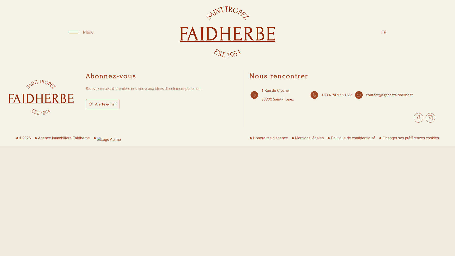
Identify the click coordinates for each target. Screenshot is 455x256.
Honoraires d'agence (270, 138)
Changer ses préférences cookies (410, 138)
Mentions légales (309, 138)
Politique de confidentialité (353, 138)
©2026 (25, 138)
